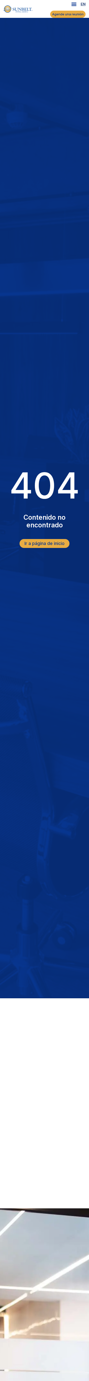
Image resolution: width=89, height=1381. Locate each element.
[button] (74, 4)
